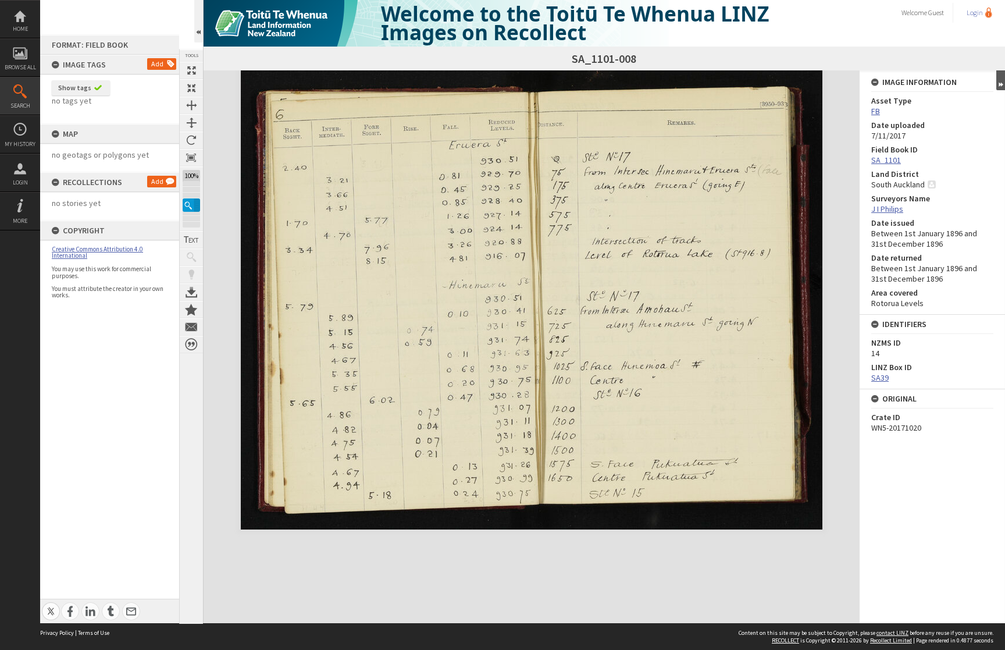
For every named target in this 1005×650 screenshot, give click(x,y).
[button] (191, 205)
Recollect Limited (891, 640)
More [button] (20, 221)
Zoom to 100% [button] (191, 157)
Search (20, 105)
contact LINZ (892, 633)
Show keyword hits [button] (191, 257)
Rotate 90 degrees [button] (191, 140)
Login (20, 182)
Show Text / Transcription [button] (191, 239)
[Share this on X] (51, 605)
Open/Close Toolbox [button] (198, 21)
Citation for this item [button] (191, 344)
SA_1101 (886, 160)
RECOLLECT (785, 640)
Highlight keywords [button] (191, 274)
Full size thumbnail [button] (191, 70)
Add (157, 63)
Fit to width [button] (191, 105)
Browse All (20, 67)
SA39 (880, 377)
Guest (936, 12)
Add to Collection (191, 309)
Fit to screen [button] (191, 88)
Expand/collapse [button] (1000, 80)
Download (191, 292)
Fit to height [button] (191, 123)
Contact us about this (191, 327)
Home (20, 29)
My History (20, 144)
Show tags (74, 87)
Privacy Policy (57, 633)
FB (875, 111)
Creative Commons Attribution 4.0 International (97, 252)
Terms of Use (93, 633)
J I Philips (887, 209)
